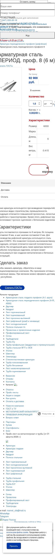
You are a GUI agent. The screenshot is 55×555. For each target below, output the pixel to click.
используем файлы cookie (17, 532)
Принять (14, 545)
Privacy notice (46, 414)
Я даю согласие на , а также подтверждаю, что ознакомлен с (25, 26)
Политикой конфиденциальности (17, 29)
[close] (53, 413)
